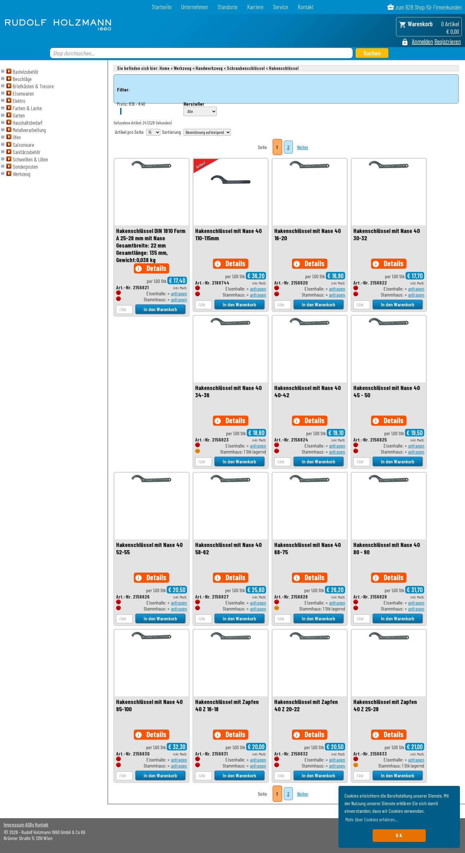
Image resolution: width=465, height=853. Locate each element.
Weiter (302, 147)
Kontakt (305, 6)
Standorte (228, 6)
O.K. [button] (399, 835)
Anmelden (422, 41)
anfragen (179, 293)
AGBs (29, 824)
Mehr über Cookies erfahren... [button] (371, 819)
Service (280, 6)
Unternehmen (194, 6)
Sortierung (171, 132)
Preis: (122, 104)
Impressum (14, 824)
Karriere (255, 6)
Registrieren (447, 41)
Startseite (162, 6)
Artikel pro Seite (129, 132)
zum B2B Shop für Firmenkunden (429, 7)
